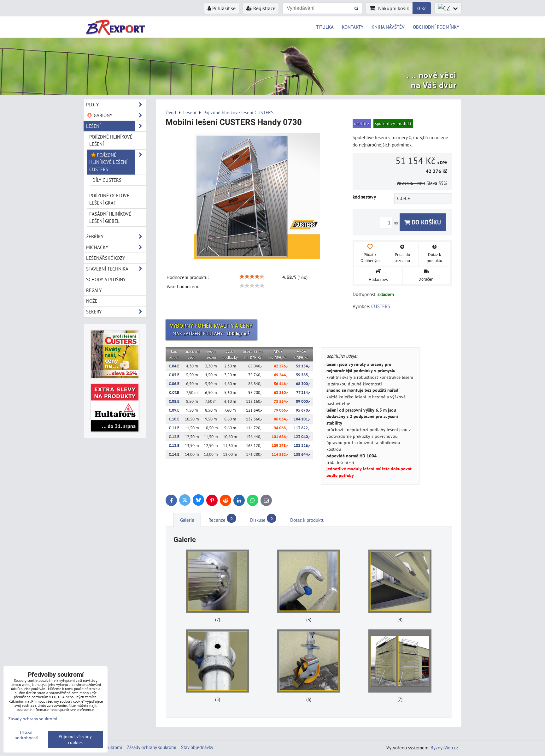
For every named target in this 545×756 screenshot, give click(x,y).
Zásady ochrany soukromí (151, 747)
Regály (94, 290)
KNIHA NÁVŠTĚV (388, 27)
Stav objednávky (197, 747)
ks (396, 223)
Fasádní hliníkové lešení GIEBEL (110, 217)
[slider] (252, 276)
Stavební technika (107, 268)
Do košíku (425, 222)
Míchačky (97, 247)
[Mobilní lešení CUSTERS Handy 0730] (257, 197)
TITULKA (325, 27)
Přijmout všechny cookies (75, 739)
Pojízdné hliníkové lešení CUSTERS (108, 162)
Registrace (263, 8)
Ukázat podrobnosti (26, 735)
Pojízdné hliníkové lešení (110, 140)
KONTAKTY (352, 27)
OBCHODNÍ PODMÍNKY (436, 27)
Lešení (93, 126)
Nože (91, 301)
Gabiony (102, 115)
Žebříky (94, 236)
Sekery (94, 311)
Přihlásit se (223, 8)
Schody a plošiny (106, 279)
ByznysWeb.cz (444, 747)
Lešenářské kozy (105, 258)
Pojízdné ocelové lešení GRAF (109, 199)
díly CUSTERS (106, 180)
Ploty (92, 104)
